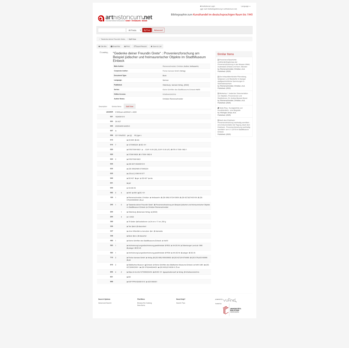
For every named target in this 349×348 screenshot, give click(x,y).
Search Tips (180, 303)
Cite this (103, 46)
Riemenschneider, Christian (173, 66)
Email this (116, 46)
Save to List (157, 46)
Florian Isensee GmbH (171, 71)
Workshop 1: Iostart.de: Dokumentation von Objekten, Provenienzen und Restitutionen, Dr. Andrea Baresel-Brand (233, 95)
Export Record (141, 46)
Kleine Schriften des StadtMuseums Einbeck (179, 89)
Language (245, 6)
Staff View (129, 106)
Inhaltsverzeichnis (169, 94)
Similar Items (116, 106)
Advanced (158, 30)
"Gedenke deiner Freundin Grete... (113, 39)
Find (148, 30)
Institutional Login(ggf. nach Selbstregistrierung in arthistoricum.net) (218, 7)
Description (103, 106)
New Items (141, 305)
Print (128, 46)
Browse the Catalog (144, 303)
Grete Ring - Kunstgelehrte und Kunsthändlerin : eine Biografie (230, 109)
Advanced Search (105, 303)
